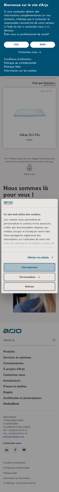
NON (42, 44)
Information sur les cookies (20, 71)
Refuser (29, 286)
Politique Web (12, 67)
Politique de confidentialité (20, 63)
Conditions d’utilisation (17, 59)
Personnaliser (28, 276)
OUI (16, 44)
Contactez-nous (28, 52)
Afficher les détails (38, 257)
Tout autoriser (29, 267)
